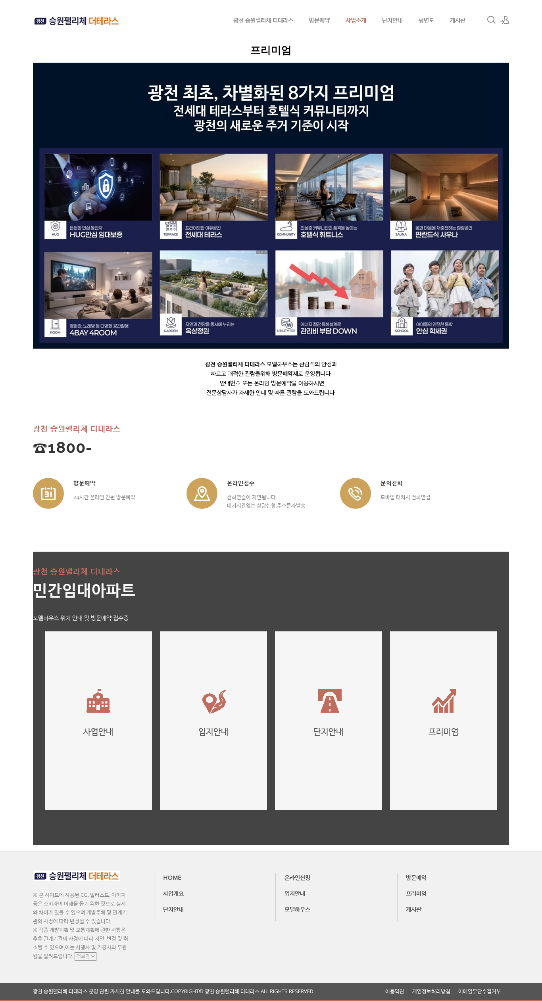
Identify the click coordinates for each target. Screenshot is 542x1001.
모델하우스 (297, 909)
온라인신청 (297, 877)
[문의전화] (355, 493)
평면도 (426, 20)
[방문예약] (48, 493)
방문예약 (319, 20)
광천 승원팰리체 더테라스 (263, 20)
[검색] (491, 19)
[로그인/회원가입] (504, 19)
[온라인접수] (201, 493)
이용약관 (394, 991)
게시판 (457, 20)
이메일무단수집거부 (479, 991)
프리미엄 (416, 893)
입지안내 (294, 893)
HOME (172, 877)
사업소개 (356, 20)
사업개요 (173, 893)
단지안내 (392, 20)
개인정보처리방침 (431, 991)
